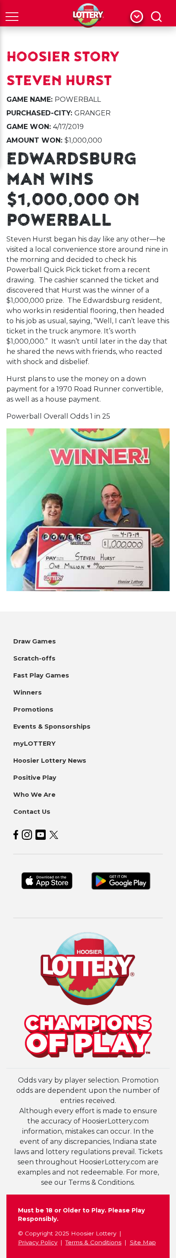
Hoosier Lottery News (49, 760)
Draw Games (34, 641)
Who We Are (34, 794)
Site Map (143, 1242)
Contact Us (31, 812)
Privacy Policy (37, 1242)
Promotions (33, 709)
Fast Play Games (41, 675)
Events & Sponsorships (52, 726)
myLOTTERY (34, 743)
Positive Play (34, 777)
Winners (27, 692)
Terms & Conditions (93, 1242)
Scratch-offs (34, 658)
